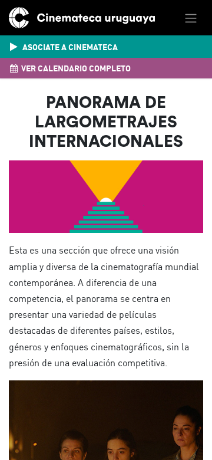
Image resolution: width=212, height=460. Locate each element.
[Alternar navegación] (190, 18)
